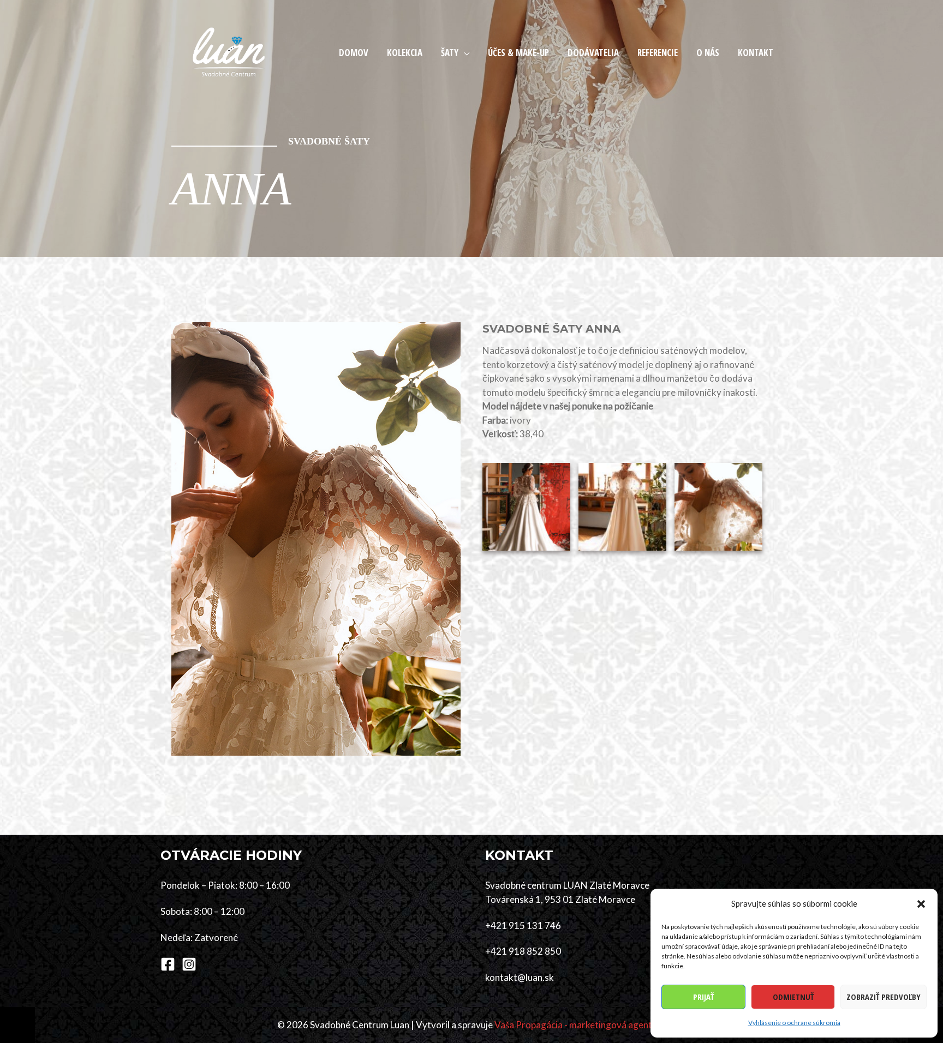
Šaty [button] (449, 52)
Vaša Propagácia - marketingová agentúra (580, 1024)
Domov (353, 52)
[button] (921, 904)
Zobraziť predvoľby (883, 996)
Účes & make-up (518, 52)
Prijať (703, 996)
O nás (707, 52)
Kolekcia (404, 52)
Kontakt (755, 52)
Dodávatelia (593, 52)
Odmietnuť (793, 996)
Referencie (657, 52)
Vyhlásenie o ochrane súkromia (794, 1022)
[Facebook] (167, 964)
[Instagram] (189, 964)
